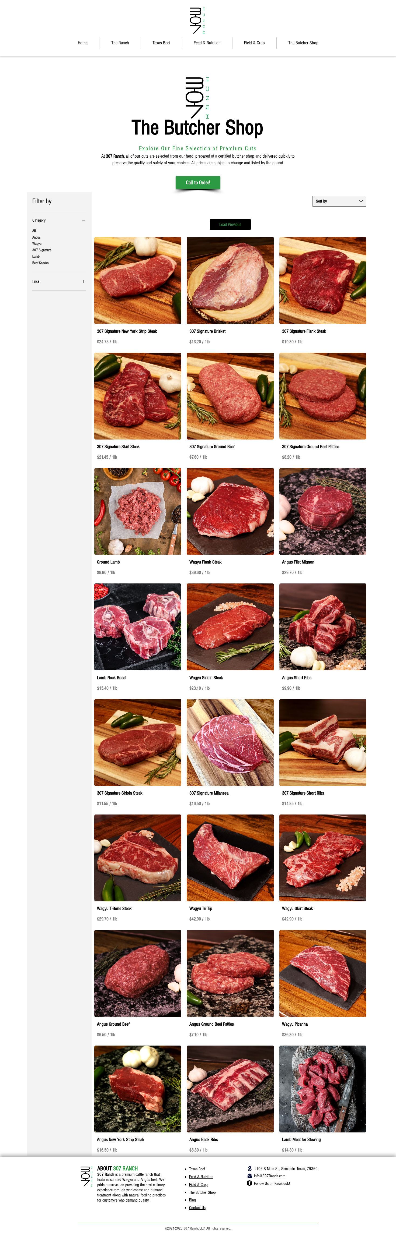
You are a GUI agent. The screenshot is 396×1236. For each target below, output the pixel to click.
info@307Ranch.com (269, 1176)
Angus (36, 237)
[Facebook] (249, 1183)
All (34, 231)
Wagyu (36, 244)
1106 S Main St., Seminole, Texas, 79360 (286, 1168)
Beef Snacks (40, 263)
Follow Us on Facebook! (272, 1183)
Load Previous (230, 224)
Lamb (36, 256)
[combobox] (339, 201)
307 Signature (41, 250)
